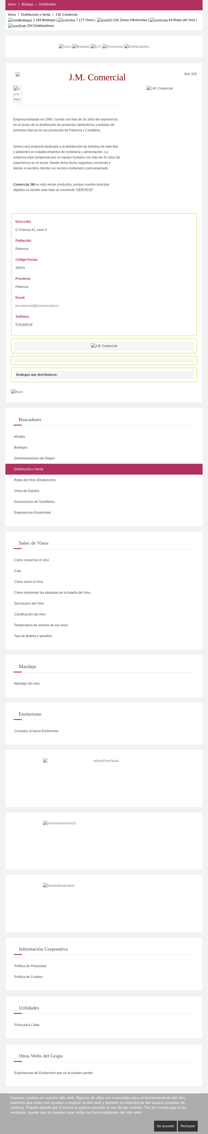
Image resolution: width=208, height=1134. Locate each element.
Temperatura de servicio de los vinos (40, 625)
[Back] (17, 392)
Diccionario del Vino (28, 603)
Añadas (19, 437)
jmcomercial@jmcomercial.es (37, 306)
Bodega (27, 4)
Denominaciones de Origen (34, 458)
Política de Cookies (28, 977)
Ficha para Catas (27, 1025)
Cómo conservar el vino (31, 560)
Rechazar (188, 1126)
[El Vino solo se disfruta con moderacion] (104, 903)
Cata (17, 571)
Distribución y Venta (35, 15)
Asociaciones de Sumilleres (34, 502)
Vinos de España (26, 491)
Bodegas (20, 447)
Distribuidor (47, 4)
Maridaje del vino (26, 683)
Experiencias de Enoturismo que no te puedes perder (53, 1073)
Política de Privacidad (30, 966)
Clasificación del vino (29, 614)
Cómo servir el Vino (28, 582)
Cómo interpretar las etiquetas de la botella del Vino (51, 593)
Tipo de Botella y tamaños (32, 636)
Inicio (12, 4)
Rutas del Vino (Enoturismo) (34, 480)
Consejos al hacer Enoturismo (35, 731)
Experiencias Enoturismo (32, 512)
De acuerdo (165, 1126)
